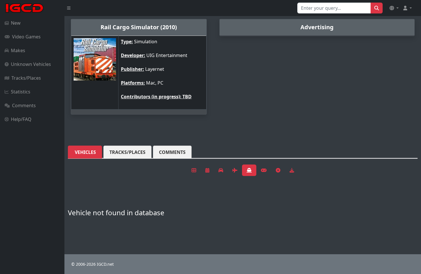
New (16, 23)
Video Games (26, 37)
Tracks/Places (26, 78)
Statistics (20, 92)
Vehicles (85, 152)
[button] (394, 8)
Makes (18, 50)
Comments (24, 105)
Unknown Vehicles (31, 64)
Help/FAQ (21, 119)
